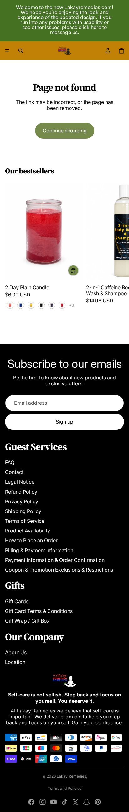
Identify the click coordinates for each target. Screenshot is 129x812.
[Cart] (121, 51)
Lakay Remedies (71, 776)
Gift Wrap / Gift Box (27, 621)
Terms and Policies (64, 788)
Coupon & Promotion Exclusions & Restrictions (59, 570)
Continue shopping (65, 130)
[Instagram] (42, 802)
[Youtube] (53, 802)
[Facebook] (31, 802)
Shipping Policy (23, 511)
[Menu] (7, 51)
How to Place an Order (31, 540)
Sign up (64, 422)
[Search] (21, 51)
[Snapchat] (86, 802)
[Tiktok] (64, 802)
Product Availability (27, 530)
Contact (14, 472)
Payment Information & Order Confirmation (55, 560)
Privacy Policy (21, 501)
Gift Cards (16, 601)
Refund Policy (21, 492)
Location (15, 662)
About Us (16, 652)
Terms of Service (24, 521)
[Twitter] (75, 802)
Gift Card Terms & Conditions (39, 611)
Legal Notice (19, 482)
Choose (78, 270)
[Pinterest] (97, 802)
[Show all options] (71, 305)
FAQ (9, 462)
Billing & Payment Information (39, 550)
